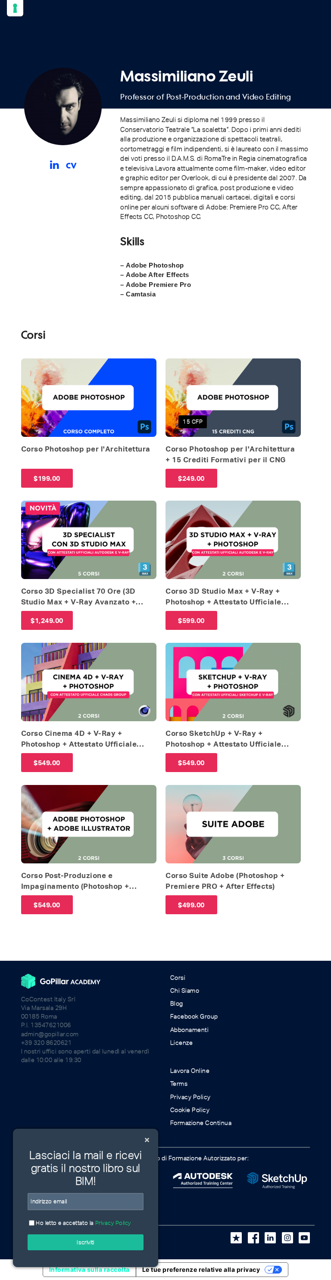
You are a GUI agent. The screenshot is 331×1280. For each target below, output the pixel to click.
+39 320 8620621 (46, 1043)
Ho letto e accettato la (82, 1223)
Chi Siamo (185, 990)
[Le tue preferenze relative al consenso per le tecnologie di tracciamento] (15, 8)
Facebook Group (194, 1016)
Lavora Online (190, 1071)
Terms (179, 1084)
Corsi (178, 978)
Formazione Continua (201, 1123)
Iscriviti (85, 1242)
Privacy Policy (190, 1097)
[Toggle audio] (30, 367)
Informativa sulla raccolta (89, 1269)
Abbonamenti (189, 1030)
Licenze (181, 1043)
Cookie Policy (190, 1110)
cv (71, 163)
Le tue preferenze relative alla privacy (201, 1269)
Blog (176, 1003)
